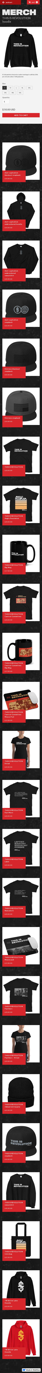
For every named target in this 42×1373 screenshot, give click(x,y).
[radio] (4, 88)
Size (3, 84)
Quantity (5, 97)
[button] (33, 2)
